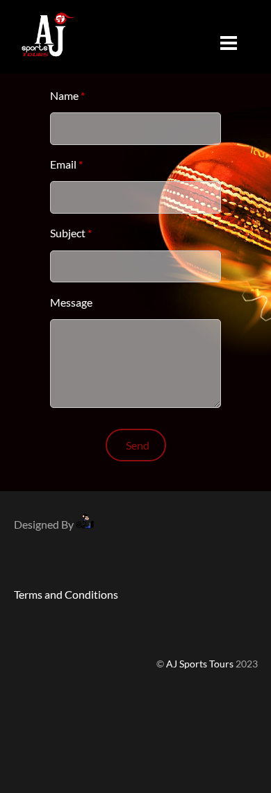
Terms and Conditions (66, 594)
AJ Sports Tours (199, 664)
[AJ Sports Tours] (48, 61)
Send (137, 445)
